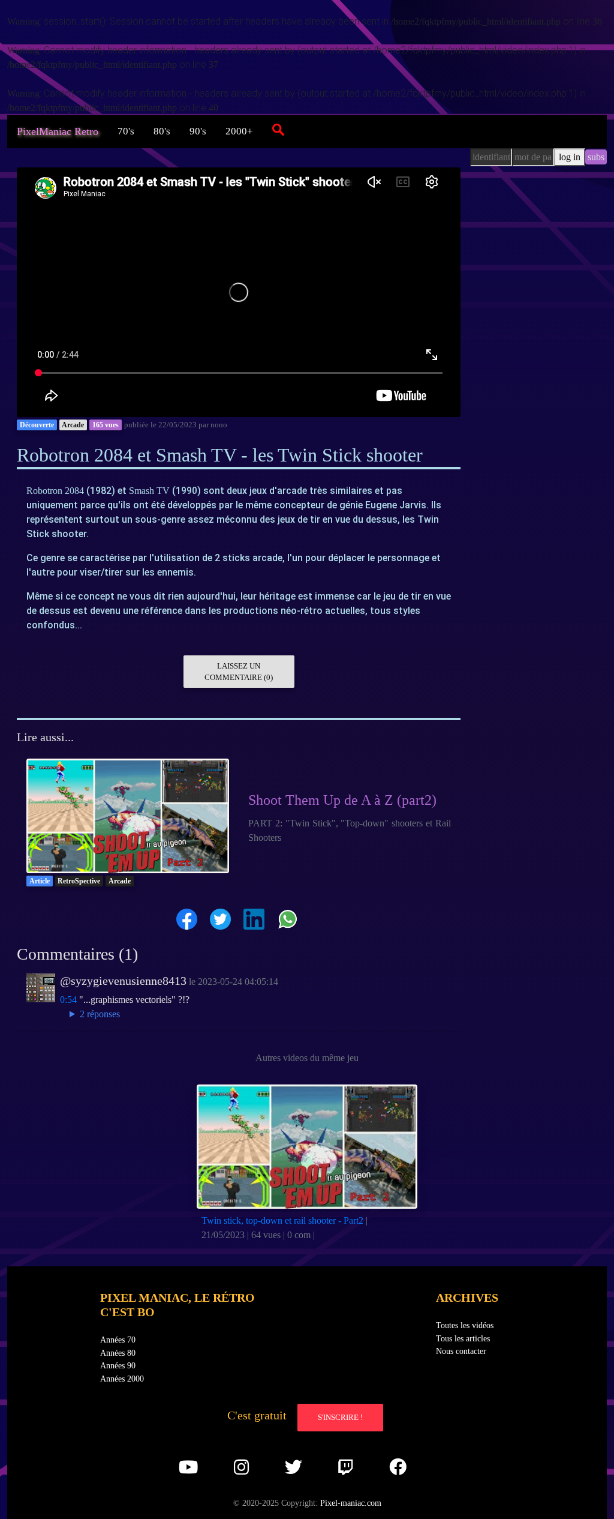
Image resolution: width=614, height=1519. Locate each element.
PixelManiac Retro (57, 131)
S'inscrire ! (340, 1417)
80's (162, 131)
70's (126, 131)
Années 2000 (122, 1378)
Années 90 (118, 1365)
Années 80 (118, 1353)
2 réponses (100, 1014)
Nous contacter (461, 1351)
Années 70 (118, 1339)
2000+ (239, 131)
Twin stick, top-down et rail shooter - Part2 (282, 1220)
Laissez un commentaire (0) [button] (238, 671)
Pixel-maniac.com (350, 1503)
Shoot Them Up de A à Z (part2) (342, 800)
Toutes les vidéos (464, 1325)
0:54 (68, 999)
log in (569, 157)
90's (197, 131)
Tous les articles (463, 1338)
